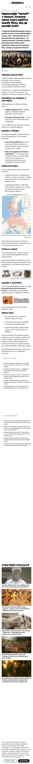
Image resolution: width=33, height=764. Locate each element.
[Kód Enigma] (16, 2)
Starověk (15, 11)
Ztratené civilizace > (7, 11)
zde (23, 757)
